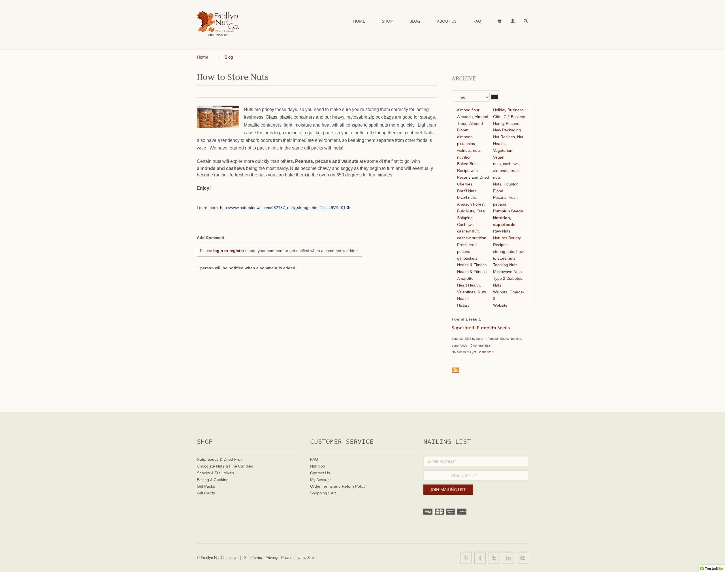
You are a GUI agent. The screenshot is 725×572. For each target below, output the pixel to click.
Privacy (271, 558)
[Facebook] (480, 558)
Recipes (500, 244)
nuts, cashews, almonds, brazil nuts (506, 170)
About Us (447, 21)
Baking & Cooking (213, 479)
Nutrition (317, 466)
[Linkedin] (508, 558)
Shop (387, 21)
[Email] (522, 558)
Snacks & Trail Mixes (215, 473)
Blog (415, 21)
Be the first (485, 352)
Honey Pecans (506, 123)
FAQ (477, 21)
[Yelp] (466, 558)
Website (500, 305)
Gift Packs (206, 486)
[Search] (526, 21)
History (463, 305)
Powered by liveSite (297, 558)
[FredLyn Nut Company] (218, 22)
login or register (228, 250)
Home (359, 21)
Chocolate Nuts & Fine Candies (225, 466)
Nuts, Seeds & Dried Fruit (219, 459)
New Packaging (507, 130)
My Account (320, 479)
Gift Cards (206, 493)
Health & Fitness (472, 264)
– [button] (494, 97)
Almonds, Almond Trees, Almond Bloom (472, 123)
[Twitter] (494, 558)
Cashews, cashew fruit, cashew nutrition (471, 231)
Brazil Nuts (466, 191)
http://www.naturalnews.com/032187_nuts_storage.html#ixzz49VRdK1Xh (285, 207)
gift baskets (467, 258)
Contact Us (320, 473)
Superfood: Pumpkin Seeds (481, 328)
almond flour (468, 110)
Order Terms (321, 486)
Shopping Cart (323, 493)
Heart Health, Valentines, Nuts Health (471, 292)
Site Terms (253, 558)
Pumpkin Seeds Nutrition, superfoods (508, 218)
